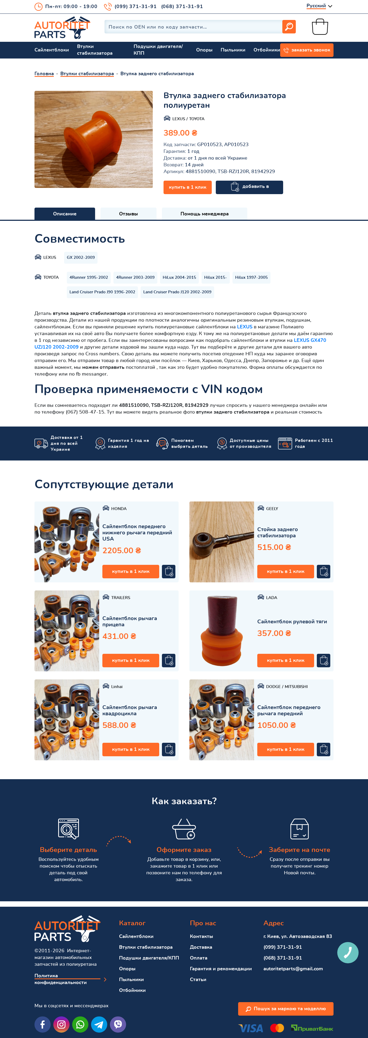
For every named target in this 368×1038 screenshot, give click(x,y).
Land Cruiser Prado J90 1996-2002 (102, 292)
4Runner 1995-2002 (89, 278)
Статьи (198, 979)
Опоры (204, 50)
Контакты (201, 936)
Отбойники (267, 50)
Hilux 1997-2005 (251, 278)
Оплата (198, 958)
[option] (93, 139)
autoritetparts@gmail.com (293, 969)
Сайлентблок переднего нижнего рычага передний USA (137, 533)
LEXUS (244, 327)
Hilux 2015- (215, 278)
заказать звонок (310, 50)
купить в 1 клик (187, 187)
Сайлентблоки (51, 50)
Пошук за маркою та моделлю (290, 1008)
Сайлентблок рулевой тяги (292, 621)
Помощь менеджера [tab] (204, 214)
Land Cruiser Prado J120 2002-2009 (177, 292)
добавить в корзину (254, 189)
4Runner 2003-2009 (135, 278)
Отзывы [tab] (128, 214)
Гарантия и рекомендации (221, 969)
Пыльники (233, 50)
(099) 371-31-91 (135, 6)
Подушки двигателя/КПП (158, 50)
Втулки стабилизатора (95, 50)
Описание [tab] (65, 214)
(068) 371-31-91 (182, 6)
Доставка (201, 947)
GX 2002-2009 (81, 258)
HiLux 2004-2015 (179, 278)
